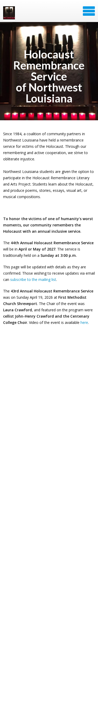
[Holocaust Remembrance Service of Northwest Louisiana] (9, 12)
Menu (89, 11)
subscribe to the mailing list (33, 279)
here (84, 322)
